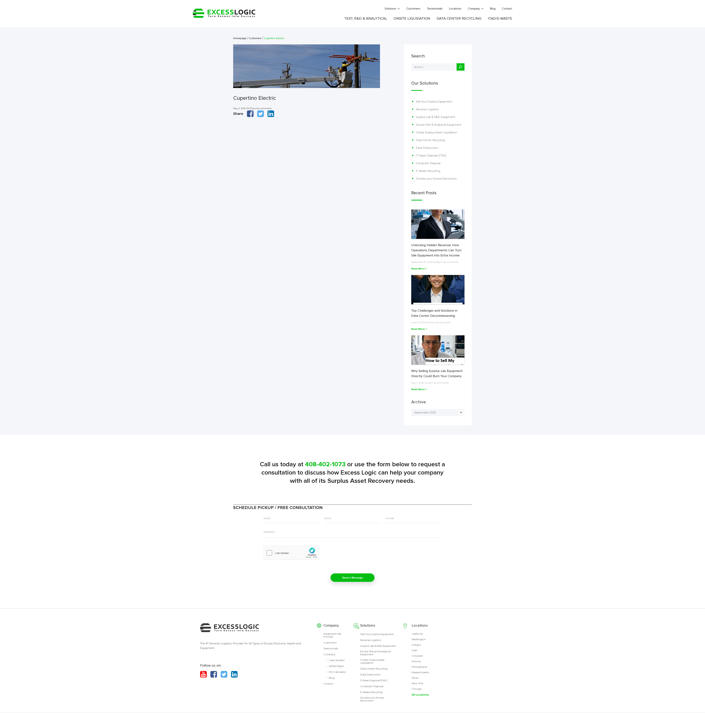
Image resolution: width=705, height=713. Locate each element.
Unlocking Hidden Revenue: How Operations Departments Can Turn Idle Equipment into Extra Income (436, 250)
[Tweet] (260, 114)
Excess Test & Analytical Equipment (438, 124)
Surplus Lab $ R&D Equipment (435, 117)
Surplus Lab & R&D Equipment (378, 645)
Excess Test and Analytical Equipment (375, 653)
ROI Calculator (337, 671)
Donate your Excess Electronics (436, 178)
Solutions (390, 8)
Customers (413, 8)
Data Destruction (427, 147)
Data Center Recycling (430, 140)
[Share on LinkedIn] (270, 114)
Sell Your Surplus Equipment (434, 101)
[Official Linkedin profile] (234, 674)
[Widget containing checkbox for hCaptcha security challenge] (291, 553)
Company (474, 8)
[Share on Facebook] (250, 114)
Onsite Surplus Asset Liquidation (436, 132)
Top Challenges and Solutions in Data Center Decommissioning (434, 313)
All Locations (420, 694)
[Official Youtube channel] (203, 674)
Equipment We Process (332, 635)
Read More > (419, 268)
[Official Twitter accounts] (224, 674)
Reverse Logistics (427, 109)
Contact (507, 8)
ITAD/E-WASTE (500, 18)
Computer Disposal (428, 163)
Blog (493, 8)
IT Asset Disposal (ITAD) (431, 155)
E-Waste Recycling (428, 171)
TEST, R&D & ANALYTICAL (365, 18)
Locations (455, 8)
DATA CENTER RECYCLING (459, 18)
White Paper (336, 666)
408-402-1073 (325, 464)
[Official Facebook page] (213, 674)
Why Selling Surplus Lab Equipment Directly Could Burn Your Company (436, 373)
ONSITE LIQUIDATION (412, 18)
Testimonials (435, 8)
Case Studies (336, 660)
